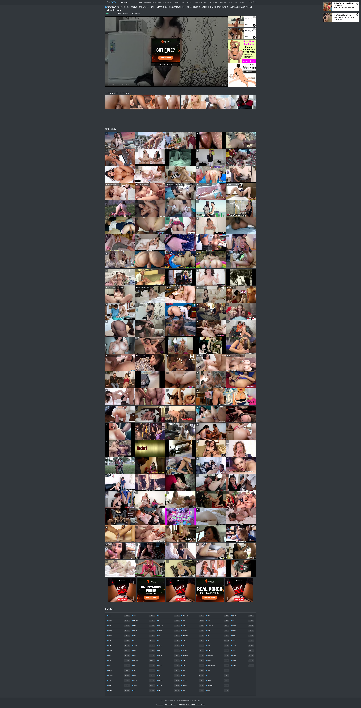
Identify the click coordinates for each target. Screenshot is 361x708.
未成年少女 (205, 2)
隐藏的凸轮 (147, 2)
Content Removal (171, 705)
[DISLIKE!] (111, 13)
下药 (212, 2)
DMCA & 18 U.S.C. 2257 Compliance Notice (192, 705)
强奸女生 (223, 2)
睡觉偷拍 (197, 2)
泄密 (183, 2)
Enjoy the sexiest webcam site (249, 31)
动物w (230, 2)
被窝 (217, 2)
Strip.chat (247, 24)
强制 (159, 2)
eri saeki (176, 2)
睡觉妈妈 (242, 2)
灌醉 (235, 2)
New (110, 2)
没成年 (170, 2)
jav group (189, 2)
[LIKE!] (106, 13)
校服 (154, 2)
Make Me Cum (248, 18)
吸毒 (164, 2)
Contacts (160, 705)
